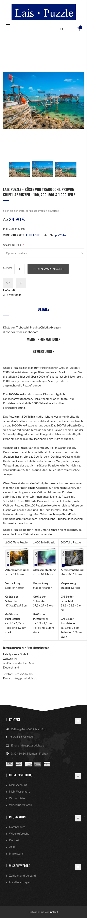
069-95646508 (23, 674)
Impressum (16, 853)
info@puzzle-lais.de (25, 678)
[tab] (43, 310)
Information (17, 817)
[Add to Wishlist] (8, 283)
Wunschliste (17, 798)
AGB (12, 847)
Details (43, 309)
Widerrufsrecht (19, 833)
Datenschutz (17, 827)
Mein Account (18, 784)
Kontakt (14, 719)
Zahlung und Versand (22, 875)
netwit (54, 912)
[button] (19, 169)
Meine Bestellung (21, 775)
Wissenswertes (19, 865)
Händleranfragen (20, 882)
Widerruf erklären (20, 804)
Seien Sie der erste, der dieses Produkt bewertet (31, 210)
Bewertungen (43, 351)
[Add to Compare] (21, 283)
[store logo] (43, 12)
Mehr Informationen (43, 339)
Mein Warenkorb (19, 791)
